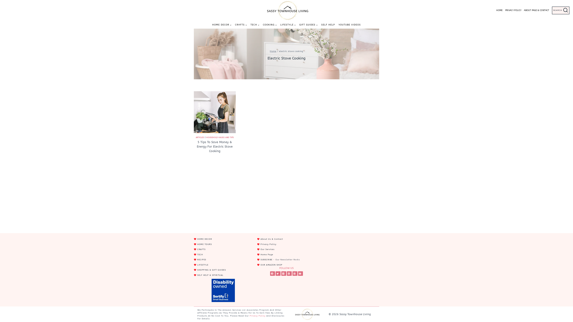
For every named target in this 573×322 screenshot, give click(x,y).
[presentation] (215, 112)
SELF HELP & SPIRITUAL (210, 275)
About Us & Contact (272, 239)
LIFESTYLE (202, 265)
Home (499, 10)
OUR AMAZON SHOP (271, 265)
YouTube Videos (350, 24)
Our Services (267, 249)
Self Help (328, 24)
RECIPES (201, 259)
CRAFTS (201, 249)
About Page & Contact (536, 10)
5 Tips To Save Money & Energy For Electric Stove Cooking (215, 146)
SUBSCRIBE (266, 259)
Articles (200, 137)
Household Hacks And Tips (220, 137)
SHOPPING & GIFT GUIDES (211, 270)
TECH (200, 254)
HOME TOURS (204, 244)
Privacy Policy (513, 10)
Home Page (267, 254)
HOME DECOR (204, 239)
